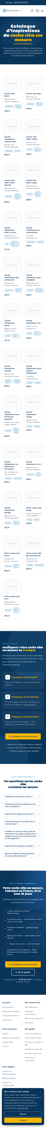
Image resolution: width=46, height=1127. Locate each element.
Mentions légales (9, 1078)
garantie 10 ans (32, 927)
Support (5, 1034)
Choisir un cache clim (33, 1034)
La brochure (7, 1020)
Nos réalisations (31, 1007)
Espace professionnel (11, 1038)
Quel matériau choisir (33, 1038)
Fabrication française (10, 1011)
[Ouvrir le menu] (42, 11)
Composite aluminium (10, 1016)
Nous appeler (24, 972)
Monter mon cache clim (34, 1018)
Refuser (23, 1114)
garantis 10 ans (30, 705)
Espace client (7, 1042)
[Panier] (37, 11)
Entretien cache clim (33, 1053)
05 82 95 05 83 (25, 979)
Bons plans (29, 1023)
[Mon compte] (32, 11)
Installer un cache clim (33, 1049)
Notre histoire (8, 1007)
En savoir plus (22, 1108)
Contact (9, 2)
